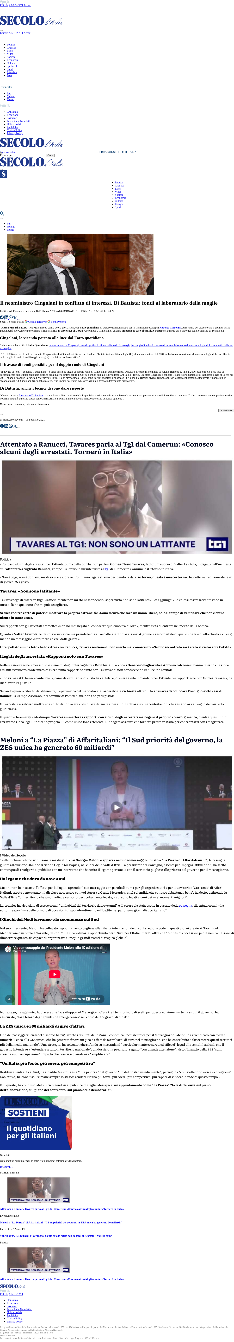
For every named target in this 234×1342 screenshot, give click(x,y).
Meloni (11, 96)
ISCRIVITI (6, 1166)
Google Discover (37, 321)
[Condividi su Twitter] (15, 318)
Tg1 (106, 568)
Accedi (27, 5)
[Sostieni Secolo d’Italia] (36, 1149)
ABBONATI (16, 5)
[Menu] (1, 169)
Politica (11, 44)
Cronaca (11, 47)
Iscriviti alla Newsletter (19, 121)
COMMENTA (226, 410)
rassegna (185, 905)
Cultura (11, 63)
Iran (9, 93)
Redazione (12, 114)
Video (10, 53)
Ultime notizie (14, 124)
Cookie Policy (14, 130)
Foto (9, 75)
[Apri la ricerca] (2, 214)
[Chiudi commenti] (1, 414)
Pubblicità (12, 127)
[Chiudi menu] (1, 30)
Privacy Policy (15, 133)
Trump (10, 99)
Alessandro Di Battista (31, 395)
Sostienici (12, 118)
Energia (119, 204)
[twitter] (8, 2)
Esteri (10, 50)
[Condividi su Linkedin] (6, 318)
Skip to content (8, 152)
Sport (10, 69)
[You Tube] (4, 2)
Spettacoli (12, 66)
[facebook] (1, 2)
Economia (12, 60)
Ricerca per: (6, 155)
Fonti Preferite (58, 321)
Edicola (4, 5)
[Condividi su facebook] (2, 318)
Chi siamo (12, 111)
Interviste (12, 72)
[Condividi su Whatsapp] (11, 318)
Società (11, 56)
